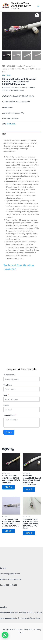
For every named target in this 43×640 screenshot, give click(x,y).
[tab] (21, 134)
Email (5, 395)
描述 (4, 134)
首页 (3, 66)
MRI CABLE (11, 66)
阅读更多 (8, 487)
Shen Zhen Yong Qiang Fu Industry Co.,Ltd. (21, 6)
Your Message (8, 415)
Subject (6, 405)
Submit (9, 432)
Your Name (7, 385)
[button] (5, 635)
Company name (9, 375)
